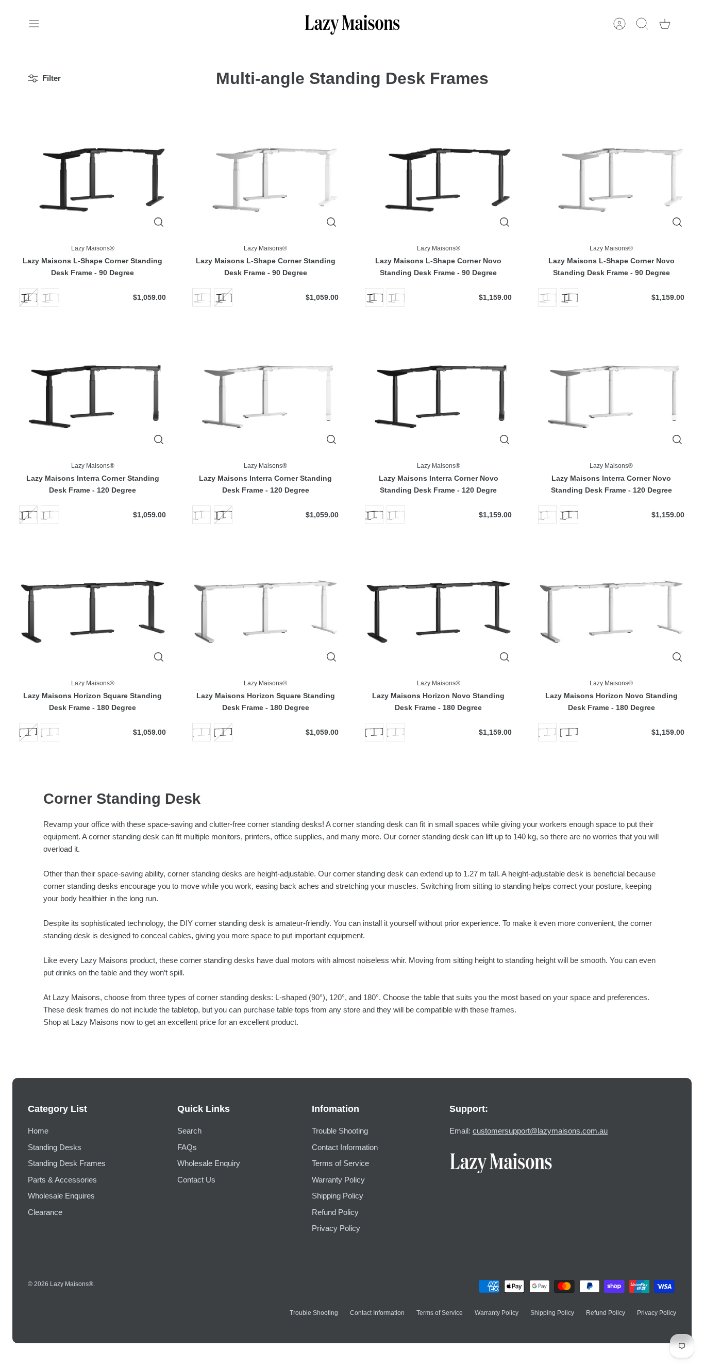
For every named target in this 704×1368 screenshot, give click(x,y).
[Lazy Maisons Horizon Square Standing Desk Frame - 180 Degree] (92, 609)
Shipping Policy (337, 1195)
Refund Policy (335, 1212)
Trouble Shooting (340, 1130)
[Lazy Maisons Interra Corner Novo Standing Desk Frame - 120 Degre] (438, 392)
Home (38, 1130)
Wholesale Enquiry (208, 1163)
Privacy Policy (336, 1228)
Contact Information (345, 1147)
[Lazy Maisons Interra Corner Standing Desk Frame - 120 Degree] (92, 392)
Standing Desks (54, 1147)
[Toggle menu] (39, 24)
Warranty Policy (338, 1179)
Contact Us (196, 1179)
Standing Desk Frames (67, 1163)
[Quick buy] (158, 222)
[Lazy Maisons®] (352, 24)
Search (189, 1130)
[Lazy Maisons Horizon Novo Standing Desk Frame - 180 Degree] (438, 609)
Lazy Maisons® (71, 1284)
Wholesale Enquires (61, 1195)
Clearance (45, 1212)
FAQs (187, 1147)
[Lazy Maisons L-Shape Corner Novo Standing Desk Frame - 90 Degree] (438, 175)
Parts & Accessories (62, 1179)
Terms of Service (340, 1163)
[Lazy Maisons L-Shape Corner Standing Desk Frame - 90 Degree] (92, 175)
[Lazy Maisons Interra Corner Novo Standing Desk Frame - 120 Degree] (611, 392)
